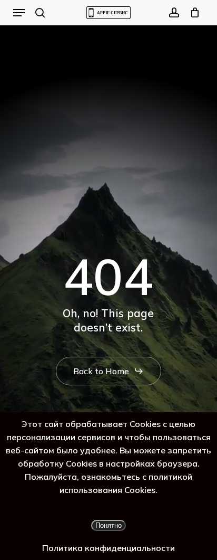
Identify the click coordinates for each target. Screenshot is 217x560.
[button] (19, 12)
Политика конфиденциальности (108, 548)
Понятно (108, 525)
